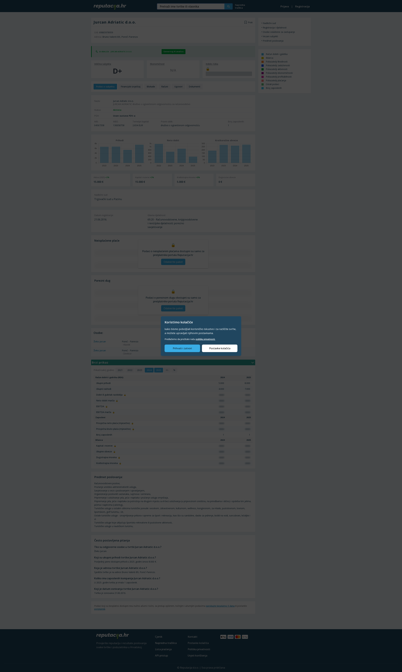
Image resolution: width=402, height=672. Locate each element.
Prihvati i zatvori (182, 348)
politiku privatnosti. (205, 339)
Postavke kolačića (219, 348)
